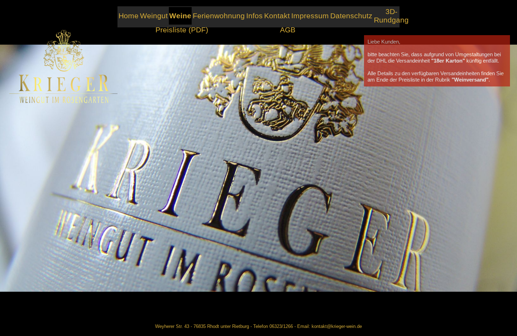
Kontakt (277, 16)
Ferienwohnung (219, 16)
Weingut (154, 16)
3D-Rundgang (391, 15)
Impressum (310, 16)
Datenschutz (351, 16)
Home (129, 16)
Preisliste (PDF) (181, 30)
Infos (254, 16)
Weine (180, 16)
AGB (287, 30)
